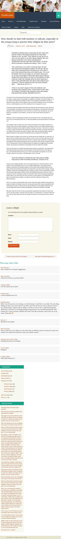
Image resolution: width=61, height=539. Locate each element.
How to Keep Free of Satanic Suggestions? (13, 269)
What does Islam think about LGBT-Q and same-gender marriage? (11, 412)
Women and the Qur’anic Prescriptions (16, 256)
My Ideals (43, 21)
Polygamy (4, 349)
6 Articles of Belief (5, 285)
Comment (11, 215)
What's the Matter (5, 276)
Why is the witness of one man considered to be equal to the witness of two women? (11, 424)
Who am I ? (4, 320)
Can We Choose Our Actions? (9, 286)
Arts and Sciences (54, 21)
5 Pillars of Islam (5, 293)
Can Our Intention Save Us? (9, 295)
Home (3, 21)
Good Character (5, 267)
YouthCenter (7, 15)
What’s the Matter (6, 27)
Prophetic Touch (33, 21)
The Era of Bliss (14, 339)
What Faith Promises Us (8, 358)
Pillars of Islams (5, 378)
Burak (12, 46)
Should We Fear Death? (8, 322)
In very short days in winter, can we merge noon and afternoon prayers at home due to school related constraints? (11, 516)
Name (10, 234)
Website (10, 241)
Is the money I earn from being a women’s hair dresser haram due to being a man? (11, 511)
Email (10, 238)
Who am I (10, 21)
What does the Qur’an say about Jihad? (12, 278)
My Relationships (21, 21)
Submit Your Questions (34, 27)
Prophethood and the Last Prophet (10, 341)
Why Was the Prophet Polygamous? (45, 256)
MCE (23, 27)
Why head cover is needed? (8, 530)
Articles (16, 27)
